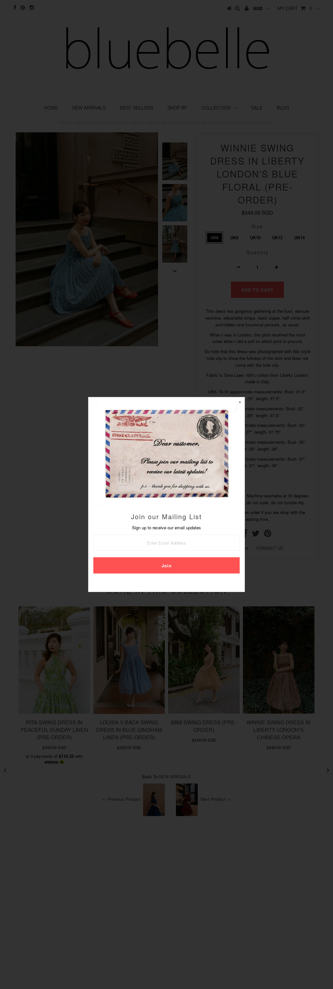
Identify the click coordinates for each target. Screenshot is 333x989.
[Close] (240, 402)
